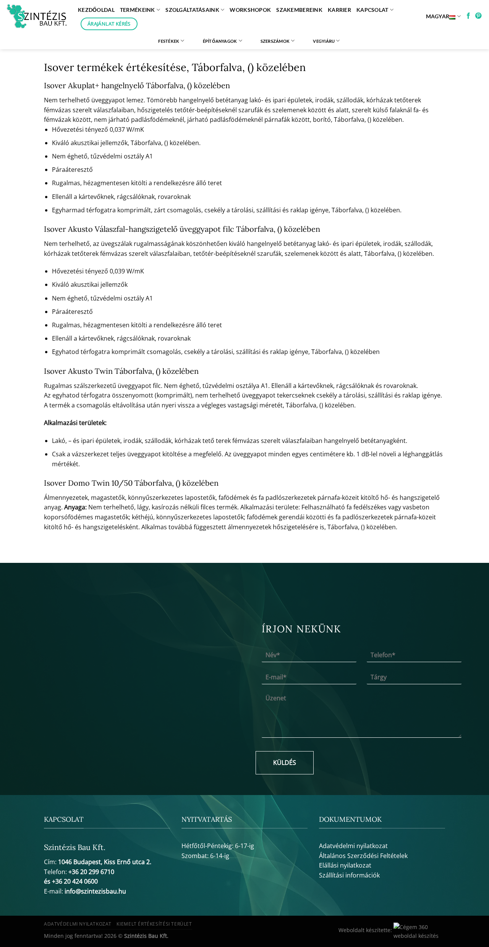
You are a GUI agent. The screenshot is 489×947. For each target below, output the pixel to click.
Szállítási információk (349, 875)
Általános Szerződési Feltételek (363, 856)
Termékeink (137, 9)
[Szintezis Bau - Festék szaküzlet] (36, 16)
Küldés (284, 762)
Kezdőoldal (96, 9)
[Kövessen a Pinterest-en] (478, 16)
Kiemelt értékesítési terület (154, 924)
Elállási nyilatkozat (345, 865)
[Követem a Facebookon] (468, 16)
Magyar (438, 16)
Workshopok (250, 9)
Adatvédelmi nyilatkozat (353, 846)
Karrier (339, 9)
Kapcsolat (372, 9)
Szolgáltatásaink (192, 9)
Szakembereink (299, 9)
